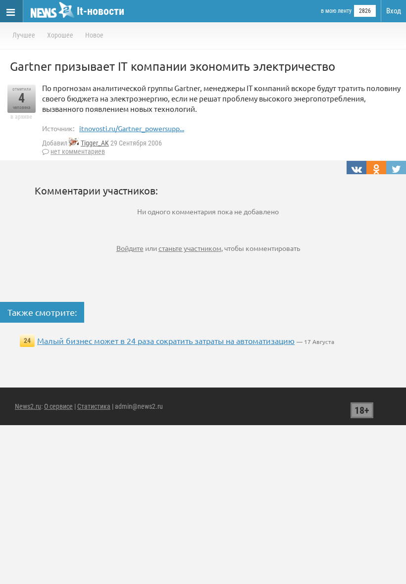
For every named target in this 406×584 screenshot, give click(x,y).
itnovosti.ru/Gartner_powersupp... (131, 128)
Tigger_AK (95, 143)
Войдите (130, 247)
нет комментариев (78, 151)
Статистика (93, 406)
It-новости (100, 11)
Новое (94, 35)
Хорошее (60, 35)
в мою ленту (336, 10)
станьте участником (189, 247)
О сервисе (58, 406)
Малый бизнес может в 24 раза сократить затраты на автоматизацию (166, 340)
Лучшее (23, 35)
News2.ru (28, 406)
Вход (393, 10)
